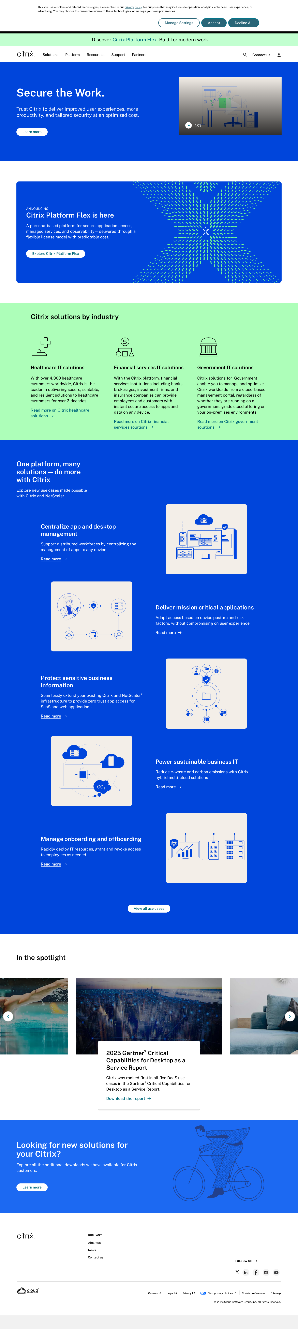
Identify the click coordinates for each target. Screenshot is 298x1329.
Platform (72, 55)
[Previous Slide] (8, 1016)
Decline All (244, 23)
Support (118, 55)
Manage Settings (179, 23)
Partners (139, 55)
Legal (170, 1293)
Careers (153, 1293)
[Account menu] (279, 55)
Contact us (261, 55)
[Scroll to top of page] (287, 1317)
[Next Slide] (290, 1016)
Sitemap (276, 1293)
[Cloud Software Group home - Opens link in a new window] (28, 1292)
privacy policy (133, 7)
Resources (95, 55)
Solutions (50, 55)
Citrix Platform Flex (135, 39)
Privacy (186, 1293)
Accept (214, 23)
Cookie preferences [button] (253, 1293)
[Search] (245, 55)
